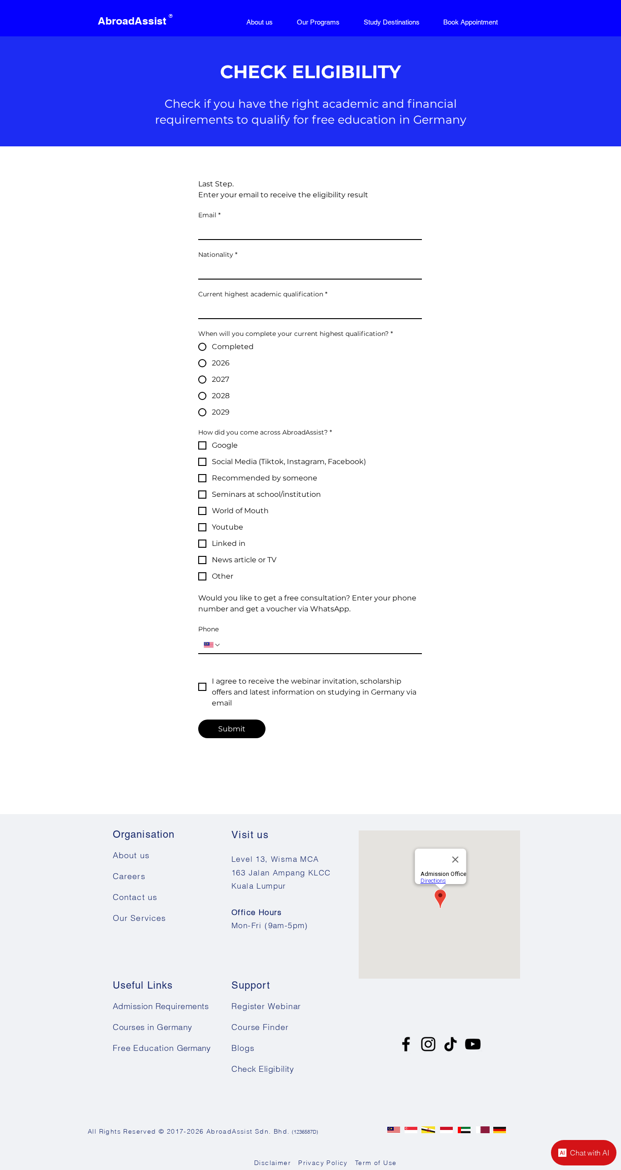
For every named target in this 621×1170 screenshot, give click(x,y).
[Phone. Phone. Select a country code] (212, 645)
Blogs (243, 1048)
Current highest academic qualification (262, 294)
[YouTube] (472, 1044)
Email (209, 215)
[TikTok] (450, 1044)
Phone (208, 629)
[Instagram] (428, 1044)
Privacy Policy (322, 1163)
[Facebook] (406, 1044)
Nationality (217, 255)
